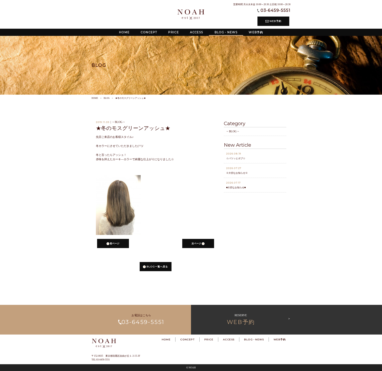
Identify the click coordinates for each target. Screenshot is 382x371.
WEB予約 (275, 21)
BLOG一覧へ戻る (157, 266)
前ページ (114, 243)
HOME (95, 98)
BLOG (107, 98)
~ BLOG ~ (233, 131)
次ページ (197, 243)
